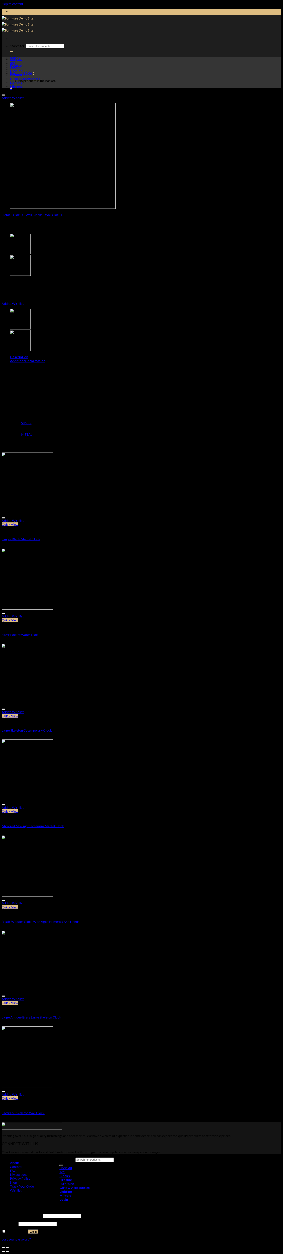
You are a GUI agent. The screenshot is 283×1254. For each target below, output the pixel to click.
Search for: (17, 46)
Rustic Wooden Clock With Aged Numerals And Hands (40, 921)
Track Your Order (22, 1186)
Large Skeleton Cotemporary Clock (27, 730)
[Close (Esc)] (3, 1247)
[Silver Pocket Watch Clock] (20, 274)
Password (10, 1223)
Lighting (16, 82)
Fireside (16, 71)
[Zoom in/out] (7, 1247)
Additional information (27, 361)
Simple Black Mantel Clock (21, 539)
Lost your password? (16, 1239)
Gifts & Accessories (25, 79)
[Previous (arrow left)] (3, 1251)
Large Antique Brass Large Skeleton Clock (31, 1017)
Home (6, 215)
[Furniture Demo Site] (17, 24)
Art (12, 63)
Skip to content (12, 4)
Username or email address (22, 1215)
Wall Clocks (33, 215)
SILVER (26, 423)
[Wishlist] (3, 95)
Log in (33, 1231)
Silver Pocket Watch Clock (21, 635)
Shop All (16, 59)
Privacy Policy (20, 1178)
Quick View (10, 524)
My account (18, 1174)
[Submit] (11, 51)
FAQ (13, 1170)
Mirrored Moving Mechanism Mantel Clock (33, 826)
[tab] (145, 357)
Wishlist (16, 1190)
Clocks (15, 67)
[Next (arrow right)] (7, 1251)
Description (19, 357)
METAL (26, 434)
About (14, 1163)
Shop (13, 1182)
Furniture (17, 75)
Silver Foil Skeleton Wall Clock (23, 1113)
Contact (16, 1167)
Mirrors (16, 86)
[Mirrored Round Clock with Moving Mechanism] (20, 253)
